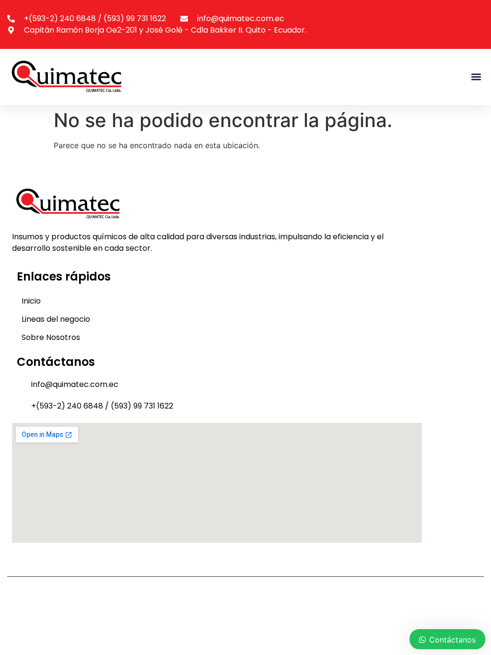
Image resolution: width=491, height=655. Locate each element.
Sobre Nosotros (51, 337)
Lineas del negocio (56, 319)
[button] (476, 77)
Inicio (31, 300)
